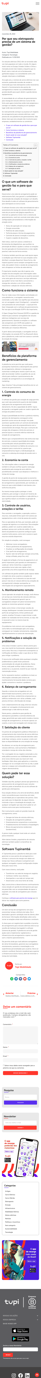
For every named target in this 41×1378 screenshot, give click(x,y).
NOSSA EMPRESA (9, 1320)
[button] (12, 979)
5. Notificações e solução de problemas (19, 164)
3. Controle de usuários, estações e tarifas (19, 160)
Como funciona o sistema (15, 130)
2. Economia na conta (14, 157)
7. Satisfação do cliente (13, 168)
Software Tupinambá (13, 137)
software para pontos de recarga (21, 898)
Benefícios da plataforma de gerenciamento (21, 132)
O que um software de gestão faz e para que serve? (20, 148)
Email (5, 1056)
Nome (5, 1047)
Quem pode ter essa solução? (16, 135)
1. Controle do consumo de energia (17, 155)
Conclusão (9, 140)
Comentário (7, 1024)
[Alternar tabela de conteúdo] (34, 145)
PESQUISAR (20, 1102)
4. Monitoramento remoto (15, 162)
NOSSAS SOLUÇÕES (10, 1316)
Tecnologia (13, 55)
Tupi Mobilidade (23, 967)
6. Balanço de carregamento (15, 166)
